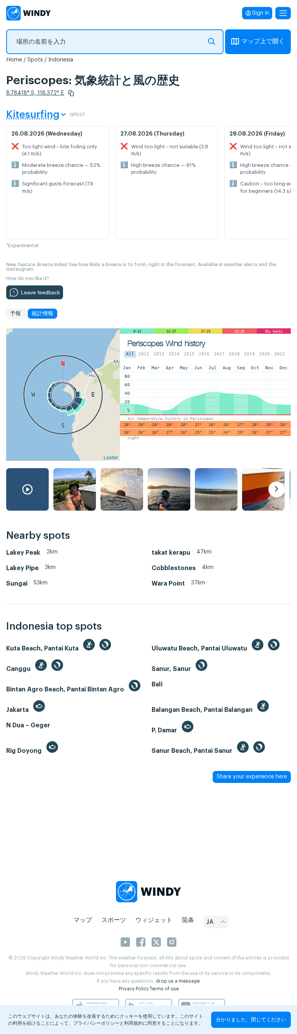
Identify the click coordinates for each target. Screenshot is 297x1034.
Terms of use (164, 988)
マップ (82, 920)
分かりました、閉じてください (251, 1019)
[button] (71, 93)
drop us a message (178, 981)
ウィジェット (153, 920)
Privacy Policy (133, 988)
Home (14, 60)
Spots (35, 60)
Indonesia (60, 60)
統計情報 (42, 313)
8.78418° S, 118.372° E (35, 93)
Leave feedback (40, 292)
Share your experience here (252, 776)
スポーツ (113, 920)
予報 (15, 313)
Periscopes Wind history (166, 343)
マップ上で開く (263, 41)
